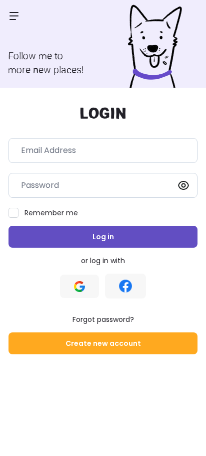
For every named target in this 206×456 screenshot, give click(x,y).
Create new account (103, 343)
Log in (103, 237)
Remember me (51, 213)
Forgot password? (103, 319)
